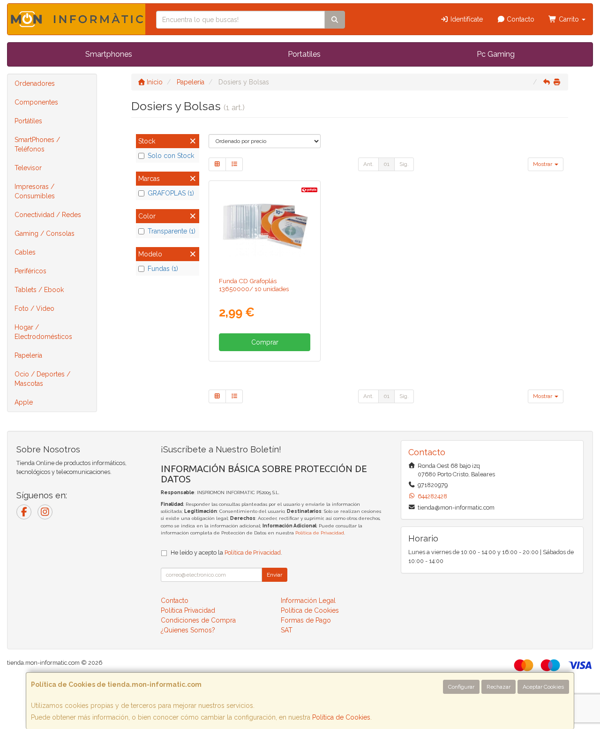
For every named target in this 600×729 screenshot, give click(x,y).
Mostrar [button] (543, 164)
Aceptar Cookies (543, 687)
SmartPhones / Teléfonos (37, 144)
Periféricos (30, 271)
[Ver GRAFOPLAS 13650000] (265, 227)
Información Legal (308, 600)
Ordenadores (35, 83)
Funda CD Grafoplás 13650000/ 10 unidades (254, 285)
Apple (24, 402)
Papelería (28, 355)
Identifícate (466, 19)
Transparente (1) (171, 231)
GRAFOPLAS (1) (171, 193)
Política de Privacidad (319, 532)
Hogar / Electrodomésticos (43, 331)
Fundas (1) (163, 268)
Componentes (36, 102)
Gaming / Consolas (45, 233)
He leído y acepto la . (226, 552)
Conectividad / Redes (48, 214)
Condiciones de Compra (198, 620)
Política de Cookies (341, 717)
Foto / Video (34, 308)
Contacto (519, 19)
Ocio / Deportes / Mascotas (42, 378)
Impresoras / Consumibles (35, 191)
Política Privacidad (188, 610)
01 (386, 164)
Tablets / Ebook (39, 289)
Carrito (569, 19)
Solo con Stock (171, 155)
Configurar (461, 687)
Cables (25, 252)
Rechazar (498, 687)
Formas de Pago (306, 620)
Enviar (274, 574)
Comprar (264, 342)
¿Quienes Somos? (188, 630)
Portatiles (304, 54)
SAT (286, 630)
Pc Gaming (496, 54)
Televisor (28, 168)
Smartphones (108, 54)
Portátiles (28, 121)
